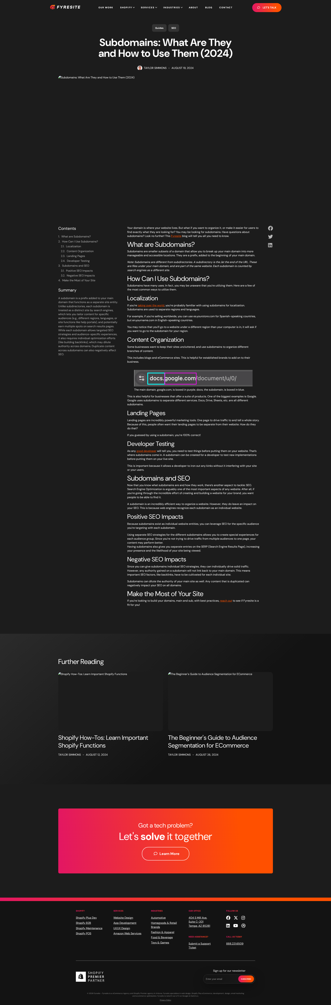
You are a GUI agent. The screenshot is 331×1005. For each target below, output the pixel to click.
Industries (171, 7)
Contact (226, 7)
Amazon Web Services (127, 933)
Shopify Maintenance (89, 928)
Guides (159, 28)
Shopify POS (83, 933)
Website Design (123, 918)
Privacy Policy (165, 1000)
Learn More (169, 853)
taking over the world (151, 305)
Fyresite (176, 236)
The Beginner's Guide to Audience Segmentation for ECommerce (212, 741)
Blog (208, 7)
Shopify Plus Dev (86, 918)
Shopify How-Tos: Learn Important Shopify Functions (103, 741)
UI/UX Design (121, 928)
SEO (173, 28)
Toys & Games (160, 942)
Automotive (158, 918)
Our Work (105, 7)
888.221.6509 (234, 943)
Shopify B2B (83, 923)
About (193, 7)
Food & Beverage (162, 937)
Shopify (126, 7)
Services (148, 7)
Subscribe (246, 979)
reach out (226, 600)
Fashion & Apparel (162, 932)
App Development (124, 923)
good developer (146, 451)
